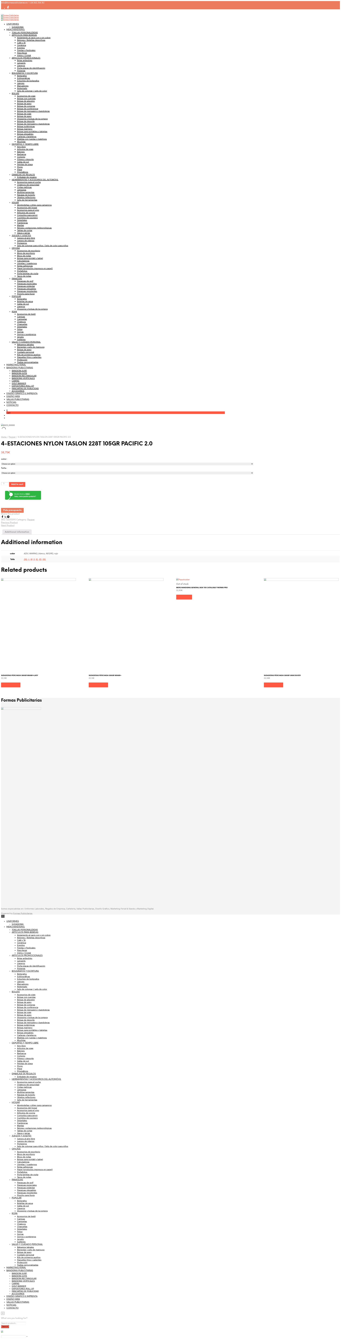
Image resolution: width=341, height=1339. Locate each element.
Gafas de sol (23, 161)
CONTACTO (12, 405)
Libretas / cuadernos (27, 263)
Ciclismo (21, 156)
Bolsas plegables (25, 134)
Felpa (19, 329)
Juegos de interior (25, 240)
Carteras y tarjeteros (26, 136)
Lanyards (21, 63)
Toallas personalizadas (27, 362)
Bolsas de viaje (24, 113)
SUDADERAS (18, 27)
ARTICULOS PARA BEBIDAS (24, 35)
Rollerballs (22, 88)
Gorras (20, 331)
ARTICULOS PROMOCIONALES (26, 57)
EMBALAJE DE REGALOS (23, 174)
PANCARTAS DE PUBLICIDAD (25, 388)
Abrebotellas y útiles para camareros (34, 205)
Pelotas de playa (25, 164)
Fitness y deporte (25, 159)
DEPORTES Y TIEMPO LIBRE (25, 144)
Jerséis (20, 336)
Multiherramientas (25, 192)
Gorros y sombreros (26, 334)
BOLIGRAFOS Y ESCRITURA (25, 73)
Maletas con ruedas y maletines (32, 139)
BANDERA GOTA (19, 373)
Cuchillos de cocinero (27, 217)
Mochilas (21, 141)
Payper (12, 437)
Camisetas (22, 319)
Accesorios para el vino (28, 210)
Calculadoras (23, 260)
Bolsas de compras (26, 106)
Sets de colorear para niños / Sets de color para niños (42, 245)
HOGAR (15, 202)
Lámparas (21, 189)
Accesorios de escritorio (28, 250)
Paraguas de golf (25, 281)
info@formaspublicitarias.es (14, 2)
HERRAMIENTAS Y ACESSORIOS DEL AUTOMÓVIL (35, 179)
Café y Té (21, 42)
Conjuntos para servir (27, 215)
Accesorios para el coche (29, 182)
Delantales (22, 220)
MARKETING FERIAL (16, 365)
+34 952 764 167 (36, 2)
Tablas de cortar (24, 230)
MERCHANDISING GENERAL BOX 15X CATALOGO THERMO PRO (202, 587)
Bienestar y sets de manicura (30, 347)
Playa (19, 169)
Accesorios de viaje (26, 96)
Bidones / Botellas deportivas (31, 40)
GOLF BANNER (19, 383)
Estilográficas (23, 78)
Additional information (17, 532)
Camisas (21, 316)
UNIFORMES (12, 24)
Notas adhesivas (25, 265)
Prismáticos (22, 172)
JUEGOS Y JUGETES (21, 235)
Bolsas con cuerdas (26, 98)
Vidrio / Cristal (24, 55)
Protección (22, 359)
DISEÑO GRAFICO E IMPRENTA (21, 393)
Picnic (20, 167)
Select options (10, 685)
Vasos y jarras (23, 232)
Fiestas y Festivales (26, 50)
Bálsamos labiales (25, 344)
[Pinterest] (8, 517)
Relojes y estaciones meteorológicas (34, 227)
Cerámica (21, 45)
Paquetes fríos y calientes (29, 357)
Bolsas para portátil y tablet (30, 258)
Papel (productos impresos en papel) (35, 268)
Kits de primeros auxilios (28, 354)
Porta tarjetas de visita (27, 273)
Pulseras (21, 70)
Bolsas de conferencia (27, 108)
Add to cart (17, 484)
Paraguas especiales (27, 283)
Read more (184, 597)
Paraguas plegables (26, 288)
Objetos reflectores (26, 197)
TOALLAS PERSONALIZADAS (25, 32)
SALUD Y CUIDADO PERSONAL (26, 342)
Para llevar (22, 52)
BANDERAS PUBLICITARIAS (19, 368)
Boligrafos (22, 298)
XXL (44, 559)
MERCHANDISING (15, 30)
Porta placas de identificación (31, 68)
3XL (25, 559)
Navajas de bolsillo (26, 194)
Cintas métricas (24, 187)
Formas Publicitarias (22, 913)
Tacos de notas (24, 276)
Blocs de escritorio (26, 253)
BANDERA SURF (19, 370)
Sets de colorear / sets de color (32, 90)
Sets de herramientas (27, 199)
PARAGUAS (17, 278)
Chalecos (21, 321)
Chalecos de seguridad (28, 184)
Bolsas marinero (24, 128)
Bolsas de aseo (24, 103)
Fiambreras (22, 222)
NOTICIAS (11, 402)
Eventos (21, 47)
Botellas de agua (25, 301)
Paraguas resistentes (27, 291)
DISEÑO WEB (13, 396)
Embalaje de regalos (27, 177)
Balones (21, 151)
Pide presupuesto (12, 510)
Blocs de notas (24, 255)
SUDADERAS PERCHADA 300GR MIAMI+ (105, 675)
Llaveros (21, 65)
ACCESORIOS (18, 391)
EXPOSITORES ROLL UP (23, 385)
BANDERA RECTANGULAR (24, 375)
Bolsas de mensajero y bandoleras (33, 111)
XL (37, 559)
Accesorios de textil (26, 314)
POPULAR (16, 296)
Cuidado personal (25, 352)
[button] (7, 410)
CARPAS (15, 380)
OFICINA (16, 248)
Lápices (20, 83)
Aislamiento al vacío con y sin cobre (33, 37)
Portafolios (22, 271)
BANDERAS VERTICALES (23, 378)
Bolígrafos (22, 75)
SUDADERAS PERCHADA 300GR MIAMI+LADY (19, 675)
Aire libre (21, 146)
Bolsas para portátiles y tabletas (32, 131)
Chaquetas (22, 324)
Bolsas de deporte (26, 121)
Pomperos (22, 243)
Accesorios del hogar (27, 207)
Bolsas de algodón (26, 101)
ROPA (14, 311)
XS (40, 559)
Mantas (20, 225)
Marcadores (23, 85)
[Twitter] (5, 517)
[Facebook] (2, 517)
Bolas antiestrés (24, 60)
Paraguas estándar (26, 286)
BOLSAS (15, 93)
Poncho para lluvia (25, 293)
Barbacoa (21, 154)
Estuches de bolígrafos (28, 80)
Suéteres (21, 339)
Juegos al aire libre (26, 238)
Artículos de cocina (26, 212)
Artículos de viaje (25, 149)
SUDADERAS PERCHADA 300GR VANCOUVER (282, 675)
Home (4, 437)
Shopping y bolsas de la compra (32, 118)
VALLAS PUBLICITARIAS (17, 399)
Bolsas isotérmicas (26, 126)
